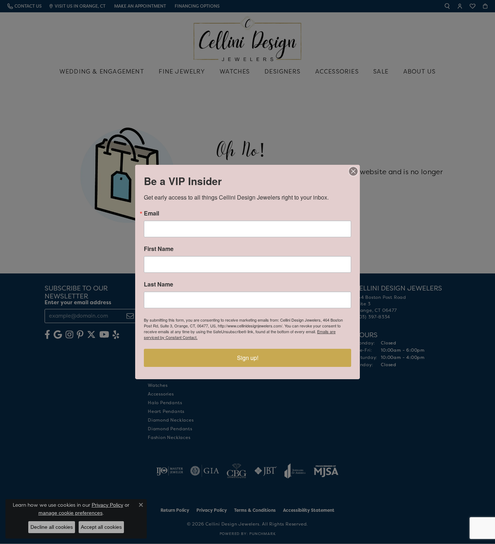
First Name (159, 249)
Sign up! (247, 357)
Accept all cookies (101, 527)
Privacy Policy (107, 505)
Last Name (158, 284)
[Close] (353, 171)
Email (151, 213)
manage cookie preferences (70, 513)
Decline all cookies (51, 527)
